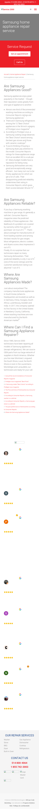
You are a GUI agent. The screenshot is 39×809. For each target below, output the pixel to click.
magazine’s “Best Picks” (17, 381)
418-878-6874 (28, 2)
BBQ (5, 746)
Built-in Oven (9, 751)
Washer (7, 740)
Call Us (19, 62)
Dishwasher (24, 743)
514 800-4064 (19, 763)
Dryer (6, 748)
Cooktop (23, 746)
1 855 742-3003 (19, 767)
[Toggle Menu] (35, 9)
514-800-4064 (16, 2)
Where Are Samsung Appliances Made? (17, 412)
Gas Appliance (25, 740)
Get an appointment (19, 54)
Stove (6, 743)
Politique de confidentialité (21, 806)
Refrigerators (24, 748)
